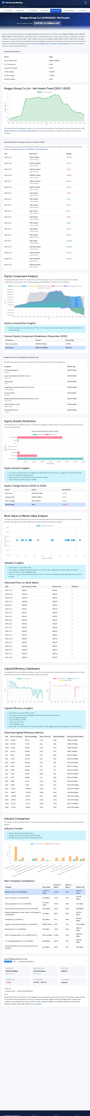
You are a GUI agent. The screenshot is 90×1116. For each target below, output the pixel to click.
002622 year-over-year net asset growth (54, 44)
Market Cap (21, 10)
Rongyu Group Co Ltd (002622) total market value (30, 149)
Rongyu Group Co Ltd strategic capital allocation (21, 131)
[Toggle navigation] (85, 3)
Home (5, 6)
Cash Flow (83, 10)
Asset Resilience (70, 10)
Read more (38, 1004)
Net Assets (12, 6)
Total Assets (33, 10)
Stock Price (9, 10)
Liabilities (45, 10)
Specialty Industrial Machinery (25, 991)
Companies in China (10, 991)
